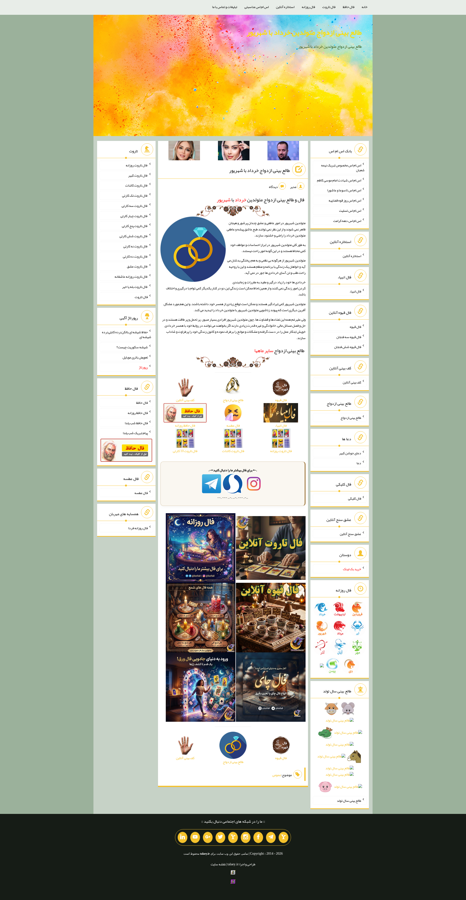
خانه (364, 6)
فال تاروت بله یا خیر (135, 286)
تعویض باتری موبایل (135, 357)
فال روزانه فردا (138, 528)
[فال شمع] (200, 618)
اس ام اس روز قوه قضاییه (345, 200)
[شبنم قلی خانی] (184, 151)
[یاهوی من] (283, 837)
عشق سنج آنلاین (350, 533)
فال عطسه (141, 492)
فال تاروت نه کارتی (135, 246)
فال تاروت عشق (137, 266)
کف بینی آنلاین (352, 382)
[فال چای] (271, 688)
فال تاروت (328, 6)
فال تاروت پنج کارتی (135, 225)
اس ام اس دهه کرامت (347, 220)
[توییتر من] (220, 837)
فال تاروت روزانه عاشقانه (131, 276)
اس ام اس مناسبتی (256, 6)
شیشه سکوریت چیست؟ (132, 347)
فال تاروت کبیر (138, 175)
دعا (359, 463)
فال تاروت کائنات (136, 185)
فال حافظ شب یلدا (136, 422)
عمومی (276, 774)
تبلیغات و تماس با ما (224, 6)
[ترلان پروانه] (234, 151)
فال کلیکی (354, 498)
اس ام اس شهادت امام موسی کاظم (339, 180)
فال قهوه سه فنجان (348, 336)
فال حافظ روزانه (138, 412)
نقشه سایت (218, 864)
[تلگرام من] (271, 837)
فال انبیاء (355, 291)
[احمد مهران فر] (283, 151)
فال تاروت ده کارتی (135, 256)
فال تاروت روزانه (137, 165)
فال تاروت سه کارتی (135, 205)
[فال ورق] (200, 688)
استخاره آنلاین (285, 6)
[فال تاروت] (271, 548)
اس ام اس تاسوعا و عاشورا (344, 190)
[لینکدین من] (182, 837)
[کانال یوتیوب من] (195, 837)
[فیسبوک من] (258, 837)
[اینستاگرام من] (245, 837)
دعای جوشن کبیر (350, 452)
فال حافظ (348, 6)
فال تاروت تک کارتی (135, 195)
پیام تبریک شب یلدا (135, 433)
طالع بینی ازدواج (279, 350)
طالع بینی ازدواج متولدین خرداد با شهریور (304, 32)
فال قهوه (355, 326)
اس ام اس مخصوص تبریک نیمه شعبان (343, 167)
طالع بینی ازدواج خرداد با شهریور (259, 170)
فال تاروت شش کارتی (133, 236)
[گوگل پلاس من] (208, 837)
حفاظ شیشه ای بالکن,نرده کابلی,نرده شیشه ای (126, 334)
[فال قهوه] (271, 618)
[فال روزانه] (200, 548)
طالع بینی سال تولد (349, 800)
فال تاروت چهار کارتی (134, 215)
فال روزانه (308, 6)
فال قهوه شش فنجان (347, 346)
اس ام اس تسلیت (350, 210)
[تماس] (233, 837)
